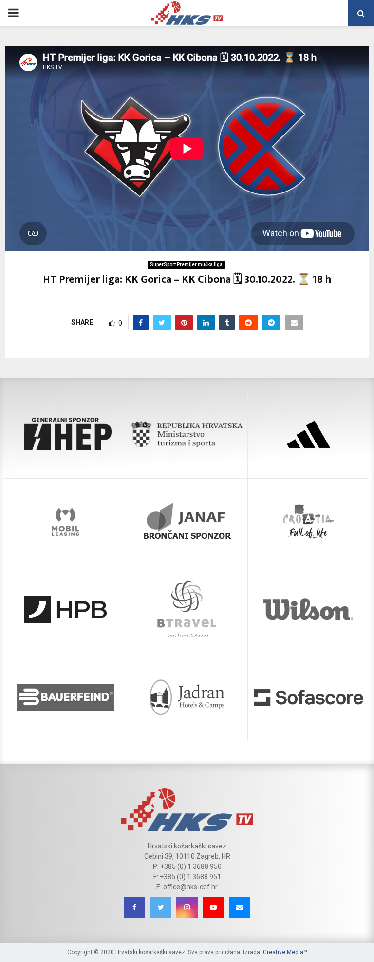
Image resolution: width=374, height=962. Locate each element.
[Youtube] (213, 907)
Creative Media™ (285, 952)
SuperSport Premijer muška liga (186, 264)
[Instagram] (187, 907)
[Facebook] (134, 907)
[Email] (239, 907)
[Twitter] (160, 907)
